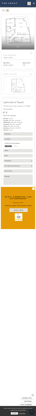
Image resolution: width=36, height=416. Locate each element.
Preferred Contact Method (12, 143)
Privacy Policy (22, 413)
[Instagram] (6, 113)
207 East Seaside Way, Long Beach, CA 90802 (16, 106)
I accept (14, 413)
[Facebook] (3, 113)
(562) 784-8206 (7, 109)
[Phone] (29, 3)
